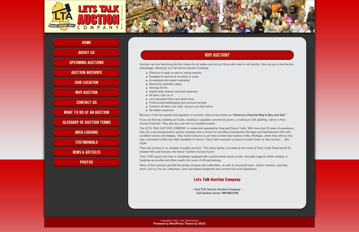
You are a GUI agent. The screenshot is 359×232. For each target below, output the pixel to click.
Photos (86, 162)
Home (86, 42)
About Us (86, 52)
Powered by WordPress (169, 223)
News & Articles (86, 152)
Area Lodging (86, 132)
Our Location (86, 82)
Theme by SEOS (195, 223)
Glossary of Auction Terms (87, 122)
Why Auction (86, 92)
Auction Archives (86, 72)
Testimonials (86, 142)
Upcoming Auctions (86, 62)
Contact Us (86, 102)
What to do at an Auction (86, 112)
